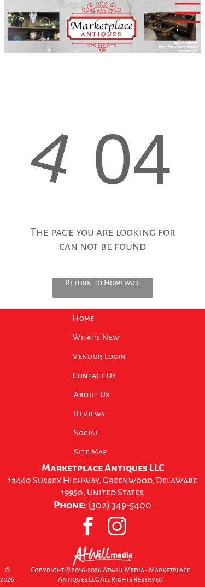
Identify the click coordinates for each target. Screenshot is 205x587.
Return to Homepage (102, 282)
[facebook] (88, 527)
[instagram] (117, 527)
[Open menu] (187, 13)
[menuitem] (102, 318)
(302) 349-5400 (119, 505)
